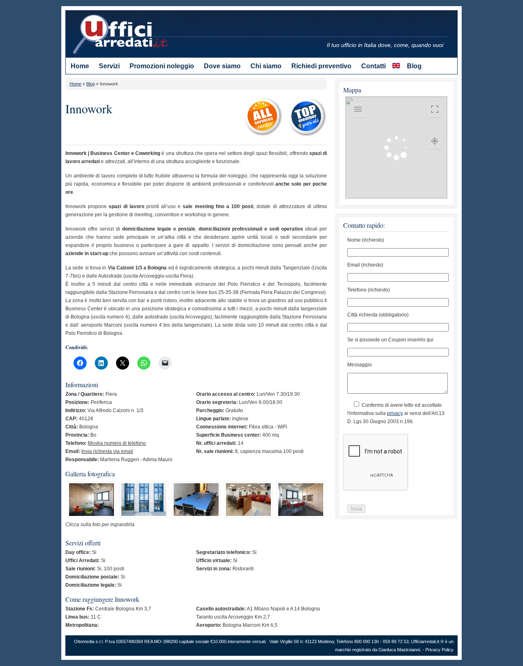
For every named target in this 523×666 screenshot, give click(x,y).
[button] (91, 500)
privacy (395, 413)
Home (75, 83)
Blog (90, 83)
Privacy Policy (439, 649)
